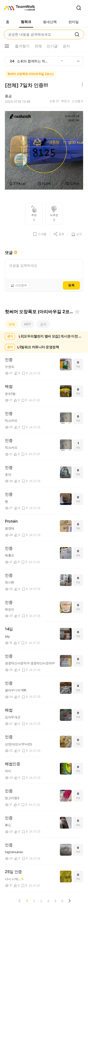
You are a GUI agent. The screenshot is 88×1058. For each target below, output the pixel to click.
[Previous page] (20, 901)
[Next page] (69, 901)
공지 (43, 324)
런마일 (73, 22)
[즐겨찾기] (77, 312)
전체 (12, 324)
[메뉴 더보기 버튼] (7, 46)
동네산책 (50, 22)
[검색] (78, 7)
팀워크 (26, 21)
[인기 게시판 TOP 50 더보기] (78, 61)
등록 (71, 285)
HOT (27, 324)
